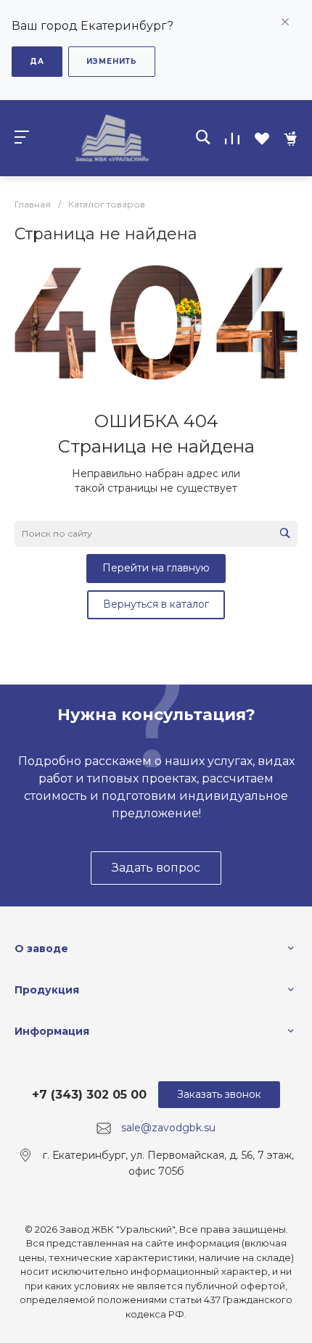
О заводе (41, 948)
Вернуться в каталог (156, 604)
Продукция (47, 989)
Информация (52, 1031)
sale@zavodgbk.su (168, 1127)
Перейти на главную (156, 567)
